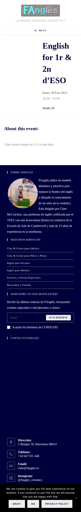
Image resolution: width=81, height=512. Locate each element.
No (33, 503)
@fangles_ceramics (30, 480)
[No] (76, 498)
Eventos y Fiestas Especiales (24, 277)
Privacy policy (56, 503)
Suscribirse (58, 317)
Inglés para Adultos (18, 270)
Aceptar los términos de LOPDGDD (35, 327)
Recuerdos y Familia (19, 284)
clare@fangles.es (28, 468)
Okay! (17, 503)
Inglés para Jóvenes (18, 263)
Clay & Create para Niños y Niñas (27, 255)
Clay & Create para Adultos (23, 248)
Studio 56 (48, 108)
